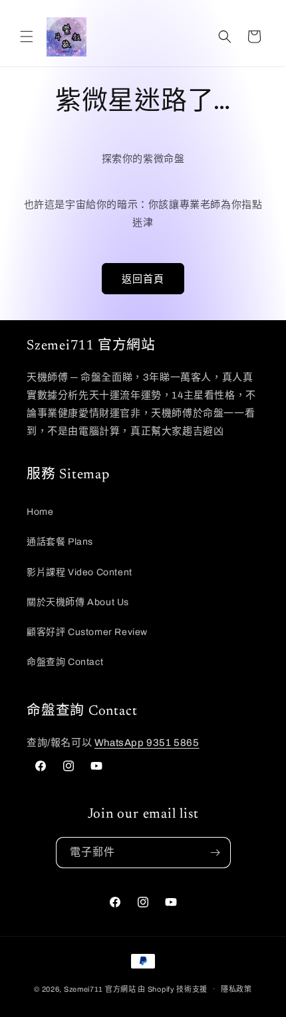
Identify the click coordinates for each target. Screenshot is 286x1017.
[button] (26, 36)
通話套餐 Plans (60, 542)
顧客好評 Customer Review (87, 632)
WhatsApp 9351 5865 (147, 742)
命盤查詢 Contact (65, 662)
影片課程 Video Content (79, 572)
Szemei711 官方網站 (100, 988)
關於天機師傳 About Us (78, 602)
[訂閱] (215, 852)
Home (40, 512)
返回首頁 (143, 279)
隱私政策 (236, 989)
